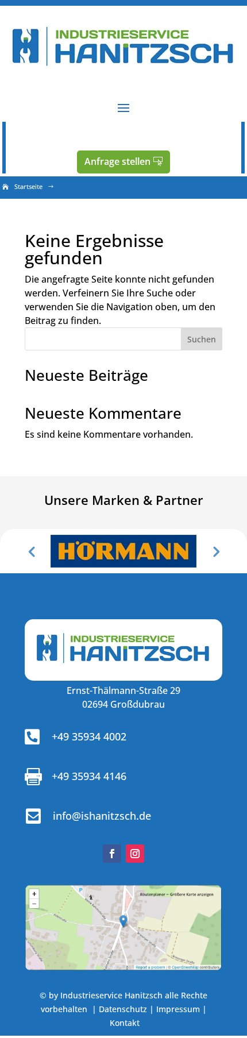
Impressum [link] (178, 1009)
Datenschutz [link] (123, 1009)
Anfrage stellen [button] (117, 161)
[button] (123, 107)
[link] (123, 74)
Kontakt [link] (125, 1022)
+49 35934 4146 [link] (89, 776)
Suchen (201, 339)
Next (215, 551)
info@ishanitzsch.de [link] (102, 816)
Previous (31, 551)
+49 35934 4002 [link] (89, 736)
